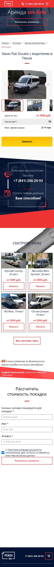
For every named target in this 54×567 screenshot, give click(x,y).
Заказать (27, 141)
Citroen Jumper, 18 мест (40, 313)
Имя (4, 423)
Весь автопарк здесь (27, 340)
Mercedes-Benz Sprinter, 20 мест (40, 272)
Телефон (7, 436)
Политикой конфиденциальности (24, 449)
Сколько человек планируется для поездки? (21, 409)
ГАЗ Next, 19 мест (13, 311)
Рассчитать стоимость (27, 22)
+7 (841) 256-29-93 (34, 3)
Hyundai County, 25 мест (13, 272)
